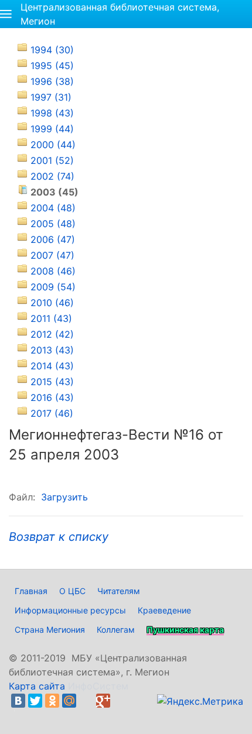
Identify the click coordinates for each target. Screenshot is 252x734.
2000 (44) (53, 144)
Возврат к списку (58, 537)
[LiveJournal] (86, 701)
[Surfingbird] (21, 715)
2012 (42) (52, 334)
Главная (31, 591)
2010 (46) (52, 302)
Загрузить (64, 497)
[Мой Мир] (69, 701)
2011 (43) (51, 318)
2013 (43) (52, 350)
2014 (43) (52, 366)
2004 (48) (53, 208)
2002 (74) (52, 176)
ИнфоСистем (98, 686)
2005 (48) (53, 223)
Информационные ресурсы (70, 610)
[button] (6, 14)
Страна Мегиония (50, 629)
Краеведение (164, 610)
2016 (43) (52, 397)
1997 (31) (50, 97)
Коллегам (116, 629)
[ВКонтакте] (18, 701)
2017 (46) (51, 413)
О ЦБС (72, 591)
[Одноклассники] (52, 701)
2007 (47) (52, 255)
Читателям (118, 591)
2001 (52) (52, 160)
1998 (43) (52, 113)
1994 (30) (52, 50)
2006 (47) (52, 239)
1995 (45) (52, 65)
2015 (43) (52, 381)
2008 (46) (53, 271)
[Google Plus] (103, 701)
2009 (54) (53, 287)
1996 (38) (52, 81)
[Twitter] (35, 701)
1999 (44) (52, 129)
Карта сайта (37, 686)
